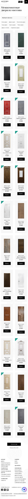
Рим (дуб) (21, 187)
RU (23, 1)
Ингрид (21, 51)
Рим (7, 221)
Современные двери (15, 27)
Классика (21, 85)
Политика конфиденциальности (20, 493)
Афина (7, 324)
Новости (3, 480)
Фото (16, 461)
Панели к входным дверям (6, 472)
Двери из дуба (12, 22)
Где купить (18, 465)
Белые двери (4, 22)
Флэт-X (21, 325)
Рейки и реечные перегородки (5, 465)
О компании (4, 478)
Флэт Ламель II (21, 257)
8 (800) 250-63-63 (19, 2)
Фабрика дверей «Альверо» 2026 (9, 495)
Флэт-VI (21, 394)
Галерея (17, 459)
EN (21, 1)
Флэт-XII (21, 291)
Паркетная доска (5, 463)
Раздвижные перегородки (4, 469)
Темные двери (20, 24)
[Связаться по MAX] (24, 489)
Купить (7, 57)
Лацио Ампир (21, 360)
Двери (2, 461)
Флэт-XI (7, 257)
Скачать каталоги (5, 476)
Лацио (7, 151)
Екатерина (7, 51)
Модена (21, 152)
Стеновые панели (6, 474)
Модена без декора (7, 188)
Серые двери (4, 24)
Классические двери (21, 22)
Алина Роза (7, 427)
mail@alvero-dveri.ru (16, 487)
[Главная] (4, 2)
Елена (7, 359)
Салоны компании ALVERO (6, 493)
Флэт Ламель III (7, 291)
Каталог (3, 459)
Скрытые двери (12, 24)
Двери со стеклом (5, 27)
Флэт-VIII (21, 222)
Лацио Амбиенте (7, 118)
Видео (16, 463)
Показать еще (14, 444)
